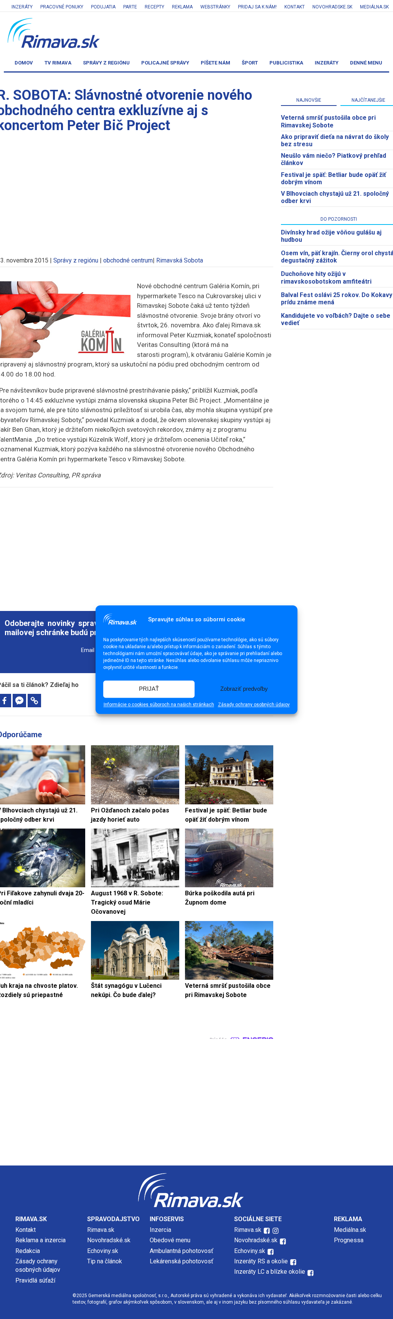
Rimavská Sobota (179, 260)
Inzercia (160, 1229)
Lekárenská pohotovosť (182, 1261)
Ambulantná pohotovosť (182, 1251)
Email (87, 650)
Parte (130, 7)
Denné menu (366, 63)
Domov (24, 63)
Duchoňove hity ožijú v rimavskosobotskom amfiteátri (326, 277)
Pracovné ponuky (61, 7)
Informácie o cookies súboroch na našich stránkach (159, 704)
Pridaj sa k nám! (257, 7)
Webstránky (215, 7)
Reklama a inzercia (40, 1240)
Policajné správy (165, 63)
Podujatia (103, 7)
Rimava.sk (100, 1229)
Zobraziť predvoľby (244, 689)
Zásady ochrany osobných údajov (254, 704)
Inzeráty (22, 7)
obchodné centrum (128, 260)
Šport (250, 63)
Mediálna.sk (374, 7)
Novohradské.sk (108, 1240)
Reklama (182, 7)
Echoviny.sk (102, 1251)
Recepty (154, 7)
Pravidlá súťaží (35, 1280)
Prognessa (348, 1240)
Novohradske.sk (332, 7)
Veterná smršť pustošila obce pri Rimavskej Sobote (328, 121)
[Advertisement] (135, 545)
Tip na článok (104, 1261)
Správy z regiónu (106, 63)
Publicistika (286, 63)
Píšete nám (215, 63)
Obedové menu (170, 1240)
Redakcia (27, 1251)
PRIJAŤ (149, 689)
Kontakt (294, 7)
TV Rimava (58, 63)
